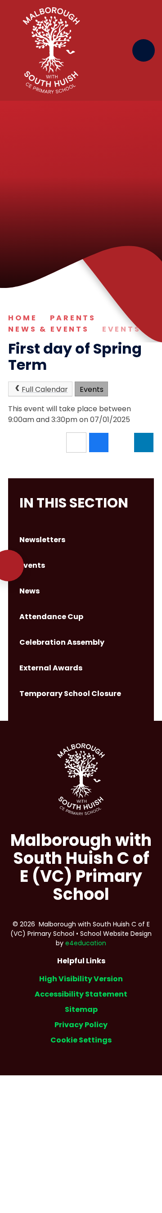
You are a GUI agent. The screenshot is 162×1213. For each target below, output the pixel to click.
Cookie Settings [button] (81, 1040)
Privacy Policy (81, 1025)
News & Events (48, 329)
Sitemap (81, 1009)
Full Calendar (45, 389)
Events (121, 329)
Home (22, 318)
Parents (73, 318)
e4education (85, 943)
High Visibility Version (81, 979)
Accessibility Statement (81, 994)
